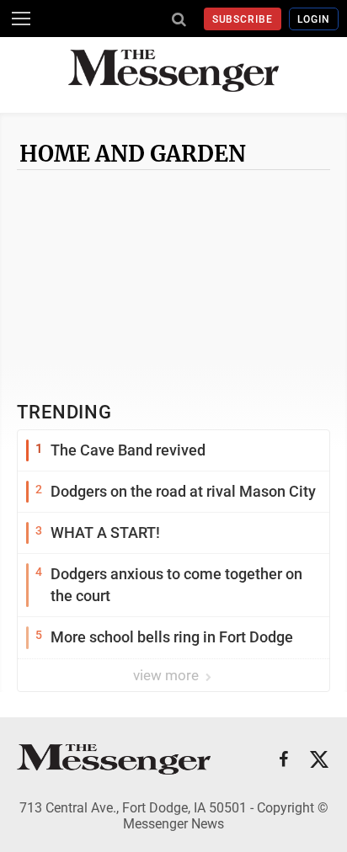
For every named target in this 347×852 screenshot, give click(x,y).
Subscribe (243, 19)
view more (167, 675)
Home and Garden (132, 154)
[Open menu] (21, 18)
